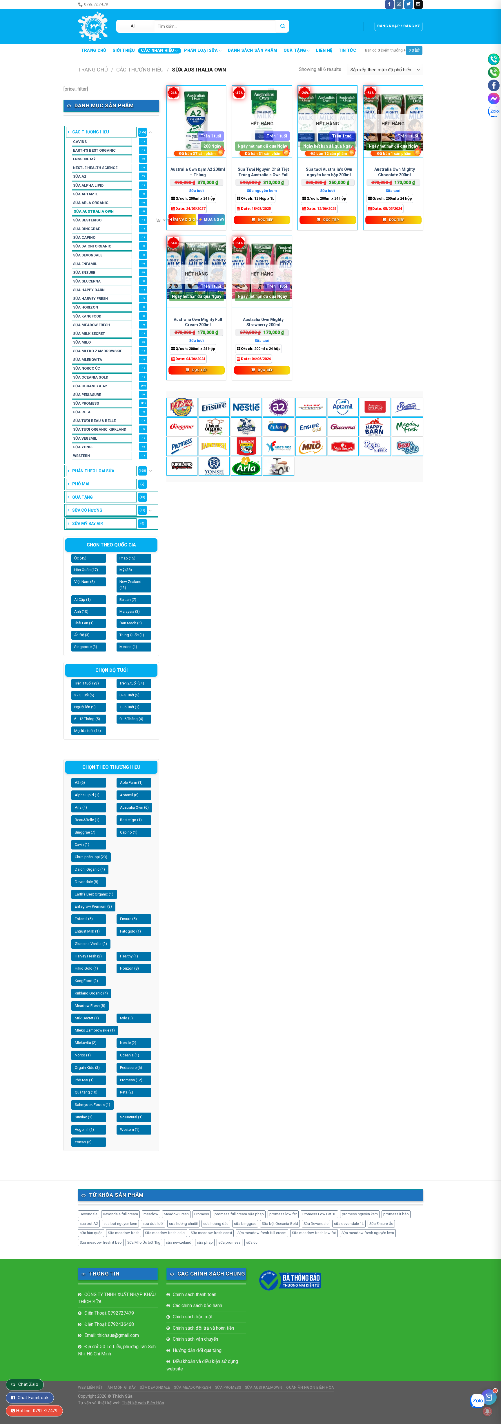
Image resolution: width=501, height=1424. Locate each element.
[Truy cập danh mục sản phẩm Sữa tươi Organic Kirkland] (181, 466)
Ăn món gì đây (122, 1388)
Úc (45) (80, 558)
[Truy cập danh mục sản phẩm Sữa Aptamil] (343, 407)
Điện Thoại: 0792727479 (109, 1313)
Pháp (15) (127, 558)
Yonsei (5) (83, 1142)
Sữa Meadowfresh (192, 1388)
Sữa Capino (84, 237)
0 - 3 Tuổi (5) (129, 695)
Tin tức (347, 50)
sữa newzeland (178, 1242)
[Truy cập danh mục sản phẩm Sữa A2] (278, 407)
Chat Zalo (28, 1384)
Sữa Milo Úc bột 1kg (143, 1242)
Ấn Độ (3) (82, 635)
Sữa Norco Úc (86, 368)
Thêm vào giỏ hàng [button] (182, 219)
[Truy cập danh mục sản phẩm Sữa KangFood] (278, 446)
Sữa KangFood (87, 316)
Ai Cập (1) (82, 599)
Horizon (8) (129, 968)
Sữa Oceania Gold (90, 377)
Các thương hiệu (140, 70)
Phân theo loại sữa (93, 471)
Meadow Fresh (176, 1214)
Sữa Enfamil (85, 264)
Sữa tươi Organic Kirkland (99, 429)
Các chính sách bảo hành (197, 1305)
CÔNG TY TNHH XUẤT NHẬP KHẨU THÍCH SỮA (117, 1298)
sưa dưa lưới (153, 1223)
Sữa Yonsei (84, 447)
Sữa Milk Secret (89, 333)
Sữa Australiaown (263, 1388)
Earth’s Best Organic (94, 150)
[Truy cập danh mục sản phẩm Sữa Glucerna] (343, 426)
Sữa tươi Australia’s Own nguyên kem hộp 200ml (329, 172)
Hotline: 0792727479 (36, 1410)
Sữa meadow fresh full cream (261, 1233)
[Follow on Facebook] (389, 4)
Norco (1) (83, 1055)
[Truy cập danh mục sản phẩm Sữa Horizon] (246, 446)
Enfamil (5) (84, 919)
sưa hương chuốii (183, 1223)
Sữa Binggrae (86, 229)
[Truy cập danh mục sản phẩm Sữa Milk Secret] (343, 446)
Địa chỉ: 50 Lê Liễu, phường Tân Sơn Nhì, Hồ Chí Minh (117, 1350)
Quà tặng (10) (86, 1092)
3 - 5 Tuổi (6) (84, 695)
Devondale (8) (86, 882)
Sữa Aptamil (85, 194)
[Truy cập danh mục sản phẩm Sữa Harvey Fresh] (214, 446)
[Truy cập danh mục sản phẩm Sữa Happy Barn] (375, 426)
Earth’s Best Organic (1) (94, 894)
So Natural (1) (131, 1117)
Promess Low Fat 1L (319, 1214)
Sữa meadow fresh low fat (314, 1233)
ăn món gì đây (125, 4)
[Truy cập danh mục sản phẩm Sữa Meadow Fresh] (407, 426)
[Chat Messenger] (494, 98)
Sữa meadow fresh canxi (211, 1233)
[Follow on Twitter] (408, 4)
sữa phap (205, 1242)
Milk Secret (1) (87, 1018)
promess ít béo (396, 1214)
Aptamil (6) (129, 795)
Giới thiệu (123, 50)
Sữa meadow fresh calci (165, 1233)
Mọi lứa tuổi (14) (87, 730)
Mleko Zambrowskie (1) (95, 1030)
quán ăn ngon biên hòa (310, 1388)
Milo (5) (126, 1018)
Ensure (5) (128, 919)
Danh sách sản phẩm (252, 50)
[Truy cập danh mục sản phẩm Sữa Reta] (375, 446)
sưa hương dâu (215, 1223)
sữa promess (229, 1242)
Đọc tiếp (265, 220)
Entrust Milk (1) (87, 931)
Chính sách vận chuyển (195, 1339)
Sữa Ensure (84, 272)
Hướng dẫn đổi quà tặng (197, 1350)
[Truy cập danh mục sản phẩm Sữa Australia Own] (375, 407)
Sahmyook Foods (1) (92, 1104)
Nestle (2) (128, 1043)
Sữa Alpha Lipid (88, 185)
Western (81, 456)
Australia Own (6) (134, 807)
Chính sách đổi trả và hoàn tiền (203, 1328)
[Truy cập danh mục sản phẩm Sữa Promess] (181, 446)
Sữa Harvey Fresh (90, 298)
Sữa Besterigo (87, 220)
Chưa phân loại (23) (91, 857)
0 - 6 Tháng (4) (131, 719)
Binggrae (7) (85, 832)
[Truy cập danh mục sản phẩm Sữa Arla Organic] (246, 466)
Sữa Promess (86, 403)
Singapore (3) (85, 647)
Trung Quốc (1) (131, 635)
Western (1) (129, 1129)
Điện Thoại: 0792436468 (109, 1324)
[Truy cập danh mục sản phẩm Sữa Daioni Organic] (214, 426)
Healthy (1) (129, 956)
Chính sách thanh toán (194, 1294)
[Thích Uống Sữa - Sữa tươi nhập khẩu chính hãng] (93, 26)
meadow (151, 1214)
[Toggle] (150, 132)
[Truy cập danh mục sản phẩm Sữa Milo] (310, 446)
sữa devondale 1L (349, 1223)
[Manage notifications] (487, 1411)
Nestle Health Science (95, 168)
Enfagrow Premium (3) (93, 906)
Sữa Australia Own (94, 211)
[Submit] (282, 26)
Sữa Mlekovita (87, 359)
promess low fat (283, 1214)
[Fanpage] (494, 85)
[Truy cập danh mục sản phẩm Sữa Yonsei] (214, 466)
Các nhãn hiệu (157, 50)
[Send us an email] (418, 4)
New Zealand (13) (130, 584)
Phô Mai (80, 484)
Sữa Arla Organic (90, 203)
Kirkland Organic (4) (91, 993)
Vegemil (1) (84, 1129)
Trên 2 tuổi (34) (131, 683)
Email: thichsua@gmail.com (111, 1335)
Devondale (88, 1214)
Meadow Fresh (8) (90, 1005)
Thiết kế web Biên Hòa (143, 1403)
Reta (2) (126, 1092)
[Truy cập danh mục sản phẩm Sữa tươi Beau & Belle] (407, 446)
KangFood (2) (86, 981)
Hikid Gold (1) (86, 968)
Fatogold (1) (130, 931)
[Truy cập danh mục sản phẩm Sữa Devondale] (246, 426)
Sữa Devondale (87, 255)
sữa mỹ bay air (87, 523)
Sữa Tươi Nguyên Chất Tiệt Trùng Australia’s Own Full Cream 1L (263, 174)
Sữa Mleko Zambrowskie (97, 351)
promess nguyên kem (360, 1214)
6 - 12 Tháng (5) (87, 719)
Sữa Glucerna (87, 281)
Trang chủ (93, 50)
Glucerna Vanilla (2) (91, 944)
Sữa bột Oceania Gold (280, 1223)
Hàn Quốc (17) (86, 570)
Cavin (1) (82, 844)
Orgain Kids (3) (87, 1067)
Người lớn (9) (85, 707)
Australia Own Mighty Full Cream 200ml (198, 322)
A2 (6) (80, 782)
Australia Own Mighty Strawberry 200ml (263, 322)
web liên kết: (91, 1388)
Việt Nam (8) (84, 581)
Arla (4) (81, 807)
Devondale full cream (120, 1214)
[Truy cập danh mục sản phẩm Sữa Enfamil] (278, 426)
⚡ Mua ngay (211, 219)
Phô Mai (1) (84, 1080)
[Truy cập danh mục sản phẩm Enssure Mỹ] (214, 407)
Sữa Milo (82, 342)
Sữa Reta (81, 412)
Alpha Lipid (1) (87, 795)
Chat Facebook (33, 1397)
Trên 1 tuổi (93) (86, 683)
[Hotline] (494, 59)
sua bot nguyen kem (120, 1223)
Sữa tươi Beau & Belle (94, 421)
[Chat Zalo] (494, 111)
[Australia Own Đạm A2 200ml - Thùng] (196, 121)
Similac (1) (83, 1117)
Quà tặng (295, 50)
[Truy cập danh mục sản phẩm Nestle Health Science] (246, 407)
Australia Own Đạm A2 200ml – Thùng (197, 172)
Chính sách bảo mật (193, 1317)
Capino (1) (128, 832)
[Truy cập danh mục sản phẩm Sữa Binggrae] (181, 426)
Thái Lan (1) (84, 623)
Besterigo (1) (131, 820)
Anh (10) (81, 611)
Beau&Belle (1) (87, 820)
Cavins (80, 142)
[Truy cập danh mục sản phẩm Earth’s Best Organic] (181, 407)
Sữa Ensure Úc (381, 1223)
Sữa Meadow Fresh (91, 325)
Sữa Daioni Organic (92, 246)
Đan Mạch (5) (130, 623)
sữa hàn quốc (91, 1233)
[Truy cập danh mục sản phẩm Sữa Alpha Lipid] (310, 407)
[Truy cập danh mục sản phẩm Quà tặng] (278, 466)
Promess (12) (131, 1080)
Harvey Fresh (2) (88, 956)
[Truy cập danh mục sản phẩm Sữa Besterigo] (407, 407)
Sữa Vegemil (85, 438)
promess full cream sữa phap (239, 1214)
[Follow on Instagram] (399, 4)
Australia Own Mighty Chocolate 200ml (394, 172)
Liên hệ (324, 50)
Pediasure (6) (131, 1067)
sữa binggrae (245, 1223)
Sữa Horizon (85, 307)
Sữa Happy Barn (89, 290)
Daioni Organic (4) (90, 869)
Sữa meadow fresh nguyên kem (368, 1233)
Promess (201, 1214)
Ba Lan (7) (127, 599)
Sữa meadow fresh (123, 1233)
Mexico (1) (128, 647)
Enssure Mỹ (84, 159)
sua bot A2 (89, 1223)
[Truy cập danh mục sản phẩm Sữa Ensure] (310, 426)
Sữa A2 (79, 176)
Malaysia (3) (129, 611)
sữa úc (251, 1242)
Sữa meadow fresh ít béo (101, 1242)
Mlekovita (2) (86, 1043)
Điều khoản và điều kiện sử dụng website (202, 1365)
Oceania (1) (129, 1055)
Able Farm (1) (131, 782)
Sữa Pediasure (87, 394)
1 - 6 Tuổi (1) (129, 707)
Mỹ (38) (125, 570)
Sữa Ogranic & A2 (90, 386)
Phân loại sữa (201, 50)
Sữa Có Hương (87, 510)
